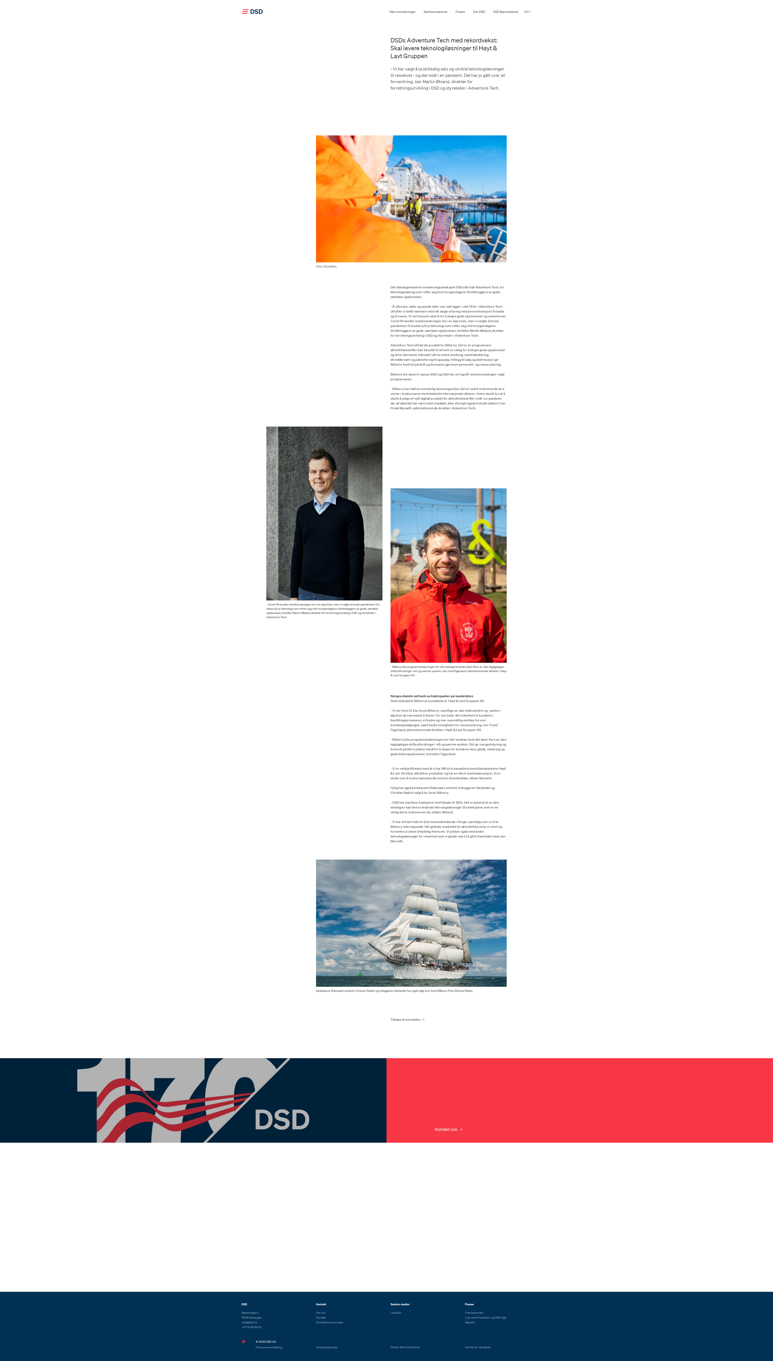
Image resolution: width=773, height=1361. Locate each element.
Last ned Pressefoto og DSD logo (485, 1317)
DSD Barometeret (505, 12)
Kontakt (321, 1317)
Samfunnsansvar (435, 12)
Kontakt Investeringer (329, 1322)
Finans (460, 12)
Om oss (321, 1313)
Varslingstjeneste (327, 1347)
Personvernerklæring (269, 1347)
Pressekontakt (474, 1313)
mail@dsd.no (249, 1322)
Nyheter (470, 1322)
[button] (527, 12)
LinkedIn (396, 1313)
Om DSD (479, 12)
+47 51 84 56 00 (251, 1327)
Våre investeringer (402, 12)
